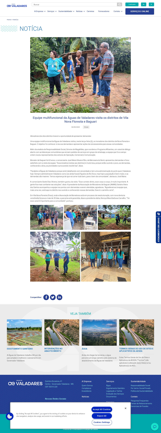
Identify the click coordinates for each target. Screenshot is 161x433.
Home (9, 20)
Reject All (101, 416)
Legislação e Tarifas (114, 391)
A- (151, 4)
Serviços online (139, 11)
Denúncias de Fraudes (139, 406)
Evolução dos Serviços (115, 394)
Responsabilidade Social (140, 385)
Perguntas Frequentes (140, 401)
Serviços (110, 381)
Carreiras (90, 11)
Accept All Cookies (102, 409)
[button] (10, 416)
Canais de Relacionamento (141, 404)
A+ (144, 4)
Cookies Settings (102, 422)
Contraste (132, 4)
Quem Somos (87, 385)
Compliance (86, 388)
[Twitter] (53, 297)
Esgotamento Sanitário (115, 388)
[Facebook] (46, 297)
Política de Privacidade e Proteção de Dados (80, 429)
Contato (134, 396)
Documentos (111, 397)
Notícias (15, 20)
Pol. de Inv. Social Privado (141, 388)
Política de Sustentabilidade (142, 391)
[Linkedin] (59, 297)
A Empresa (86, 381)
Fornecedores (103, 11)
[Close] (125, 408)
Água (108, 385)
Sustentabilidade (138, 381)
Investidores (86, 391)
